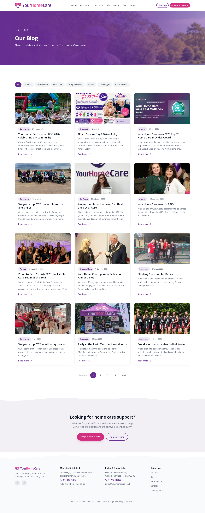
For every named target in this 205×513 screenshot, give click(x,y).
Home (74, 5)
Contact (132, 5)
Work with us (156, 481)
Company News (75, 84)
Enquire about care (179, 5)
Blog (124, 5)
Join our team (117, 436)
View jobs (162, 5)
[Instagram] (24, 482)
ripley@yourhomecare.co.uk (117, 484)
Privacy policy (156, 490)
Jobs (109, 5)
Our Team (57, 84)
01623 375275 (69, 480)
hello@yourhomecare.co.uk (72, 484)
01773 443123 (114, 480)
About (116, 5)
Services (83, 5)
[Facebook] (17, 482)
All (18, 84)
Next (123, 375)
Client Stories (121, 84)
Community (42, 84)
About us (154, 472)
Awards (28, 84)
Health (91, 84)
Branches (97, 5)
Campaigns (105, 84)
